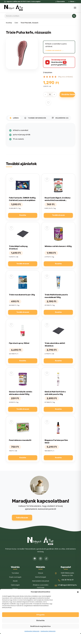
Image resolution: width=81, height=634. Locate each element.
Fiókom (72, 1)
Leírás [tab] (14, 118)
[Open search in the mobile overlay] (40, 15)
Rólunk (40, 573)
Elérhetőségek (40, 577)
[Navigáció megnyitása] (75, 7)
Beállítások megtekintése (40, 626)
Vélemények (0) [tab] (60, 118)
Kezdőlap (9, 23)
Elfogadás (40, 615)
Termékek (15, 573)
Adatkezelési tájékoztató (31, 631)
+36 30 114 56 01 (67, 580)
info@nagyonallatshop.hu (67, 585)
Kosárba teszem (68, 94)
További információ (53, 50)
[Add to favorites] (48, 102)
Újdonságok (15, 585)
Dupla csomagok (15, 577)
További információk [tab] (35, 118)
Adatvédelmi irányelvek (40, 581)
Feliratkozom (22, 518)
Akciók (15, 581)
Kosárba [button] (22, 215)
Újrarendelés (61, 1)
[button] (78, 592)
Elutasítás (40, 620)
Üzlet (16, 23)
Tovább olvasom (58, 215)
